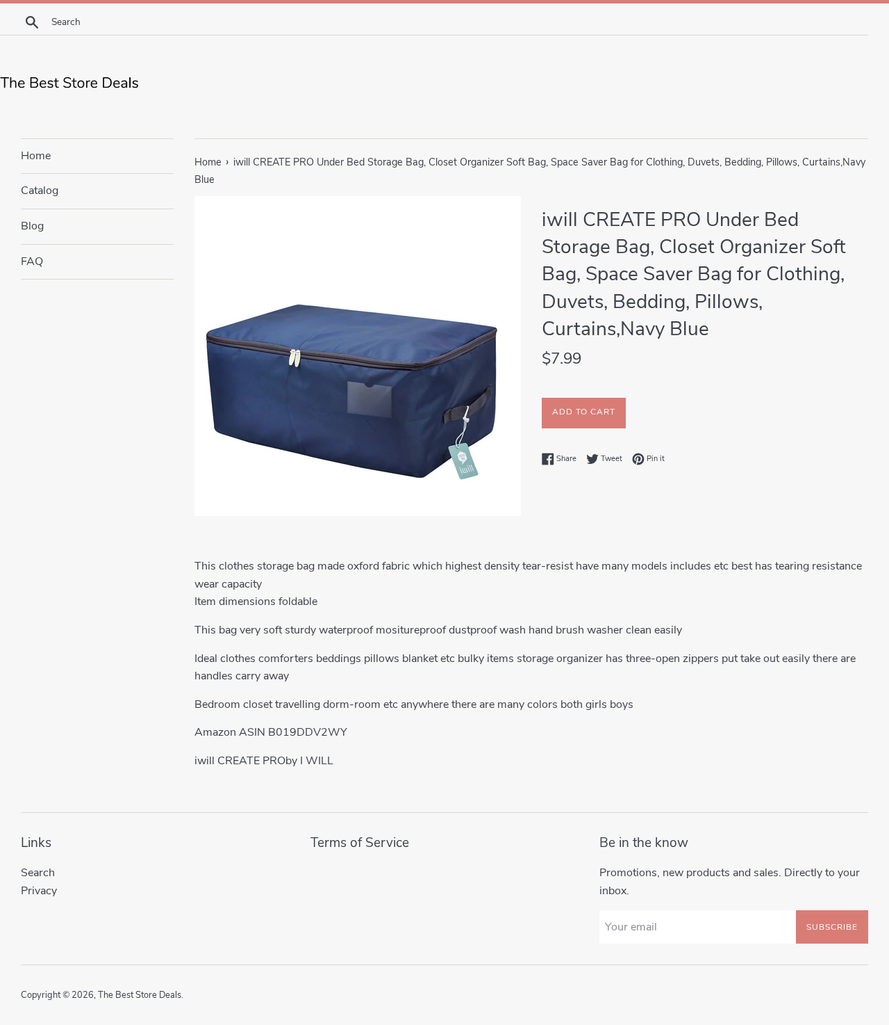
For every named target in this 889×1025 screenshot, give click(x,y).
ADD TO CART (583, 411)
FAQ (32, 261)
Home (36, 155)
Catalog (39, 190)
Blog (32, 226)
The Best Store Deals (139, 995)
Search (38, 872)
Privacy (39, 890)
